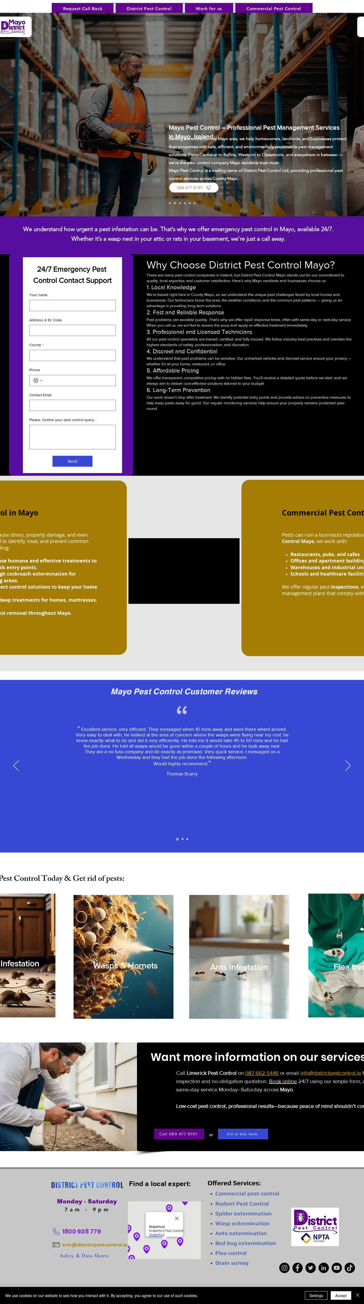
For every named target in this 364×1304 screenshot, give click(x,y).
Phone (34, 370)
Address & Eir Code (45, 320)
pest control (212, 1106)
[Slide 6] (194, 203)
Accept (341, 1295)
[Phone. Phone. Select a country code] (38, 380)
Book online (283, 1081)
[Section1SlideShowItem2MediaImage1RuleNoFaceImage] (182, 839)
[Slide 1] (170, 203)
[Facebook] (297, 1268)
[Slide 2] (175, 203)
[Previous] (39, 114)
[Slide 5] (190, 203)
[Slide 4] (185, 203)
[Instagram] (284, 1268)
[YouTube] (336, 1268)
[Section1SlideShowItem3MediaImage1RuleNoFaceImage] (187, 839)
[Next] (325, 114)
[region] (123, 957)
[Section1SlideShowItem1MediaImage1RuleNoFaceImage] (177, 839)
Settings (316, 1295)
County (36, 345)
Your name (38, 295)
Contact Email (40, 395)
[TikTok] (350, 1268)
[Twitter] (310, 1268)
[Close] (357, 1295)
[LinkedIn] (323, 1268)
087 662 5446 (262, 1073)
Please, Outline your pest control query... (62, 420)
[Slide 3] (180, 203)
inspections (344, 587)
